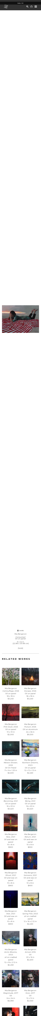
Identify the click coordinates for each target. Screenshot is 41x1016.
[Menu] (36, 7)
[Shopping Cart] (31, 6)
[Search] (27, 7)
